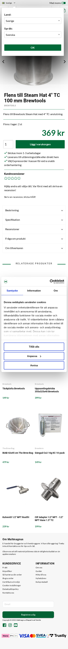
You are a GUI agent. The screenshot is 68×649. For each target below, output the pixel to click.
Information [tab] (34, 290)
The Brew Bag (8, 448)
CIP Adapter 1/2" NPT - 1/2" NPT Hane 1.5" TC (49, 518)
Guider (39, 571)
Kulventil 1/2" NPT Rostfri (15, 517)
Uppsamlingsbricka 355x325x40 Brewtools (47, 390)
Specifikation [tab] (12, 219)
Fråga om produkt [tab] (15, 238)
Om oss (39, 567)
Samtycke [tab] (12, 290)
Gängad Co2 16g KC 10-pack (50, 453)
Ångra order (8, 578)
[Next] (64, 61)
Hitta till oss (41, 574)
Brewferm (39, 448)
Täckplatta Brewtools (13, 388)
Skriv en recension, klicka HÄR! (20, 196)
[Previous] (3, 61)
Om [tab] (56, 290)
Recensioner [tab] (12, 229)
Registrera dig (28, 614)
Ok (33, 47)
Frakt (4, 567)
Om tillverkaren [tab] (14, 248)
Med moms (55, 2)
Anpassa (32, 356)
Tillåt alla (34, 346)
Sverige (10, 3)
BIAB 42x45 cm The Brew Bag (17, 453)
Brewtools (10, 105)
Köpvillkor (7, 571)
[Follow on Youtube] (15, 625)
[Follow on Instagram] (10, 625)
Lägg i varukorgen (40, 144)
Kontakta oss (8, 592)
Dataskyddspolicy (10, 589)
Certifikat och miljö (11, 582)
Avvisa (34, 365)
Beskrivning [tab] (12, 210)
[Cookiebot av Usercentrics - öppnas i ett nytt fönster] (49, 281)
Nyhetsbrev (41, 578)
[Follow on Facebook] (4, 625)
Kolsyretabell (42, 582)
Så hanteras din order (12, 574)
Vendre (38, 620)
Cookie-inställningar (11, 585)
